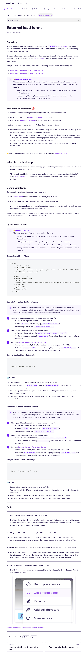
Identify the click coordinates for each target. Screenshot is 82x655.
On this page (13, 20)
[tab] (11, 9)
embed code (18, 197)
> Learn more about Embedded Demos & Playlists (25, 628)
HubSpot (23, 120)
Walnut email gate (21, 177)
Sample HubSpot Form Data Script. (32, 342)
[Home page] (9, 15)
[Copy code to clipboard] (78, 262)
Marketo (32, 120)
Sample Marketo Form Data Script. (32, 447)
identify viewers (39, 58)
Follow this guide (61, 153)
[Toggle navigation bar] (3, 3)
